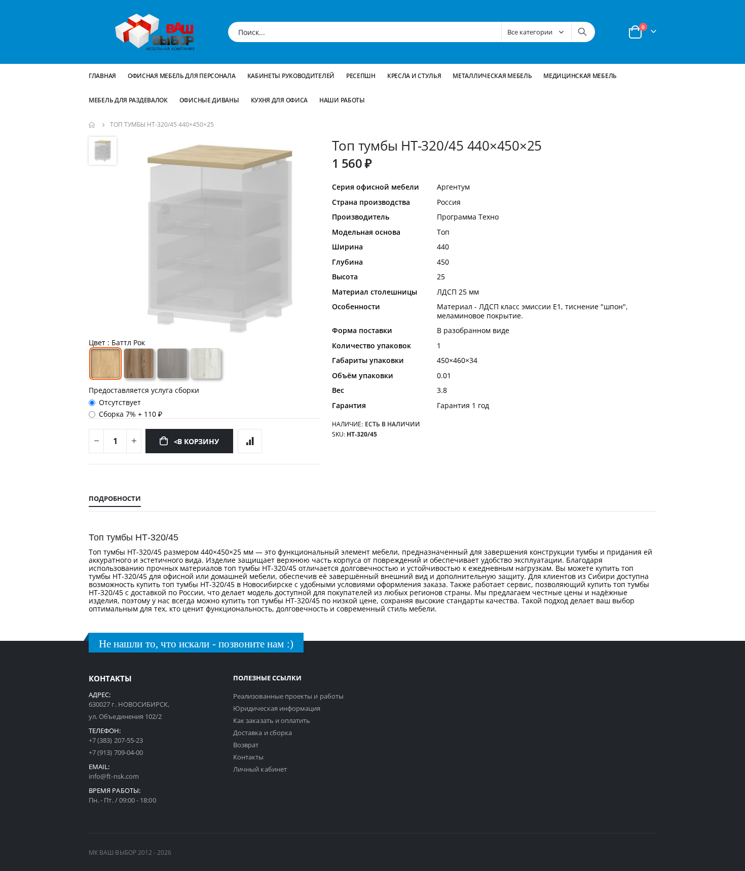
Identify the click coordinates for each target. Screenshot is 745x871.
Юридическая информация (276, 708)
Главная (102, 75)
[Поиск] (582, 32)
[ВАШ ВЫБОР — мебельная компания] (154, 32)
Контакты (248, 756)
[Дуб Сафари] (139, 363)
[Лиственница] (172, 363)
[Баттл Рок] (105, 363)
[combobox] (411, 32)
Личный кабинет (260, 769)
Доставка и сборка (262, 732)
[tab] (115, 499)
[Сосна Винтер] (206, 363)
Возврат (245, 744)
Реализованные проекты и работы (288, 696)
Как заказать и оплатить (272, 720)
